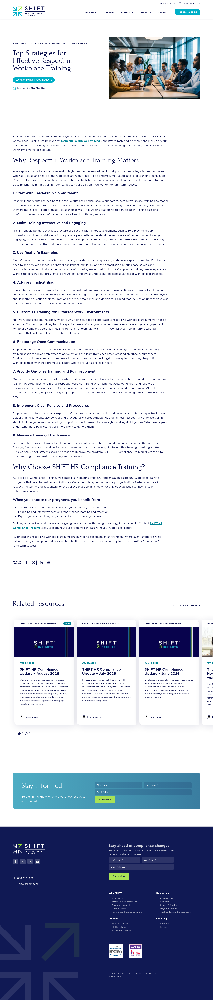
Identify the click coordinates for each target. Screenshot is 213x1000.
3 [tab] (26, 733)
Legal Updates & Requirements (49, 43)
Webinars (164, 901)
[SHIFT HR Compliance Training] (29, 11)
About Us (164, 923)
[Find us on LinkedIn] (30, 861)
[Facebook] (26, 562)
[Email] (48, 562)
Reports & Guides (168, 905)
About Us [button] (145, 12)
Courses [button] (109, 12)
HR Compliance (119, 927)
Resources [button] (127, 12)
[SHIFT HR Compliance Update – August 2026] (44, 642)
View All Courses (120, 923)
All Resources (166, 898)
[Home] (29, 848)
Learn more (31, 717)
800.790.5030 (167, 3)
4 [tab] (30, 733)
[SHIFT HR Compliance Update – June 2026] (169, 642)
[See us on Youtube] (37, 861)
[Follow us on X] (23, 861)
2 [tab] (23, 733)
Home (15, 43)
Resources (26, 43)
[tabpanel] (44, 672)
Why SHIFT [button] (91, 12)
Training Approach (121, 905)
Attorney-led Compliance (124, 901)
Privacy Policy (115, 976)
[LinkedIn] (41, 562)
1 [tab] (19, 733)
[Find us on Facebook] (15, 861)
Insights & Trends (168, 908)
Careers (163, 927)
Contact (163, 12)
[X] (34, 562)
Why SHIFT (117, 898)
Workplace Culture (121, 930)
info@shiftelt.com (191, 3)
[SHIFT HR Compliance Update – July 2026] (106, 642)
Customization (119, 908)
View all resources (189, 605)
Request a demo (187, 11)
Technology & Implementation (127, 912)
